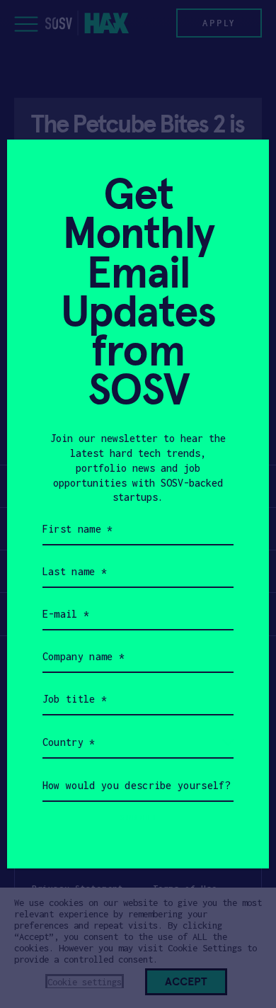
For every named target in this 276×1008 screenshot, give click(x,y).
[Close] (241, 167)
